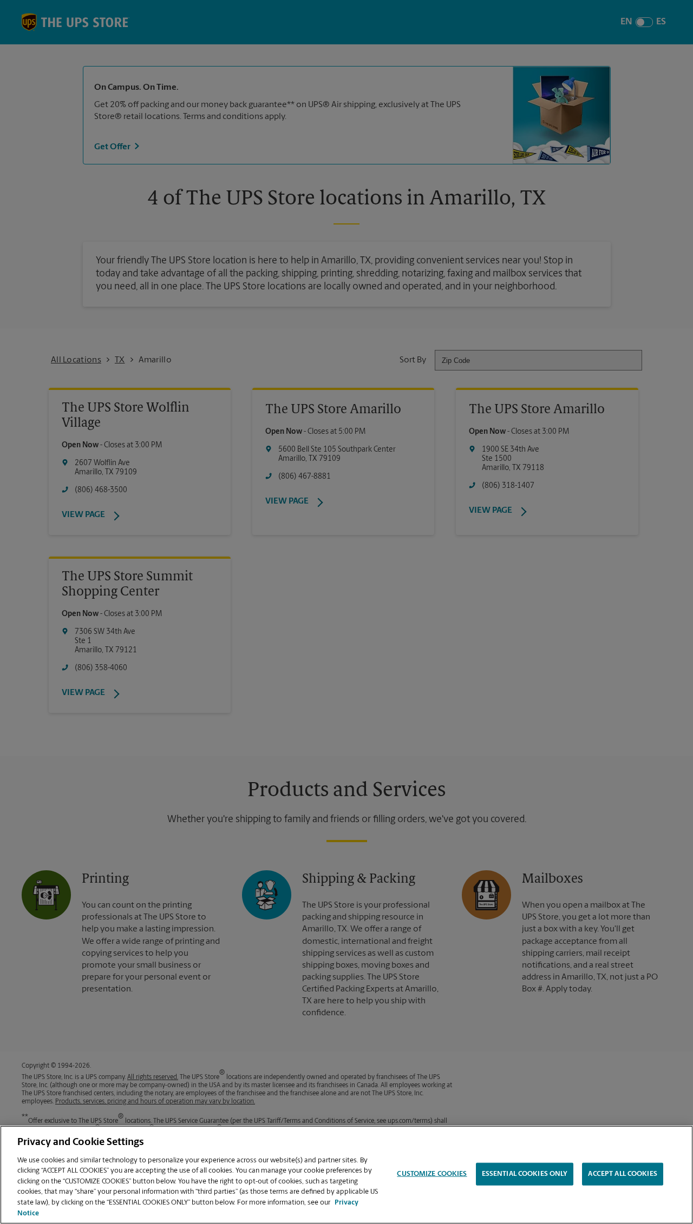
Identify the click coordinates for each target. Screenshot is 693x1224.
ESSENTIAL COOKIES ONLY (525, 1173)
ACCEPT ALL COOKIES (622, 1173)
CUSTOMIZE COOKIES (432, 1173)
